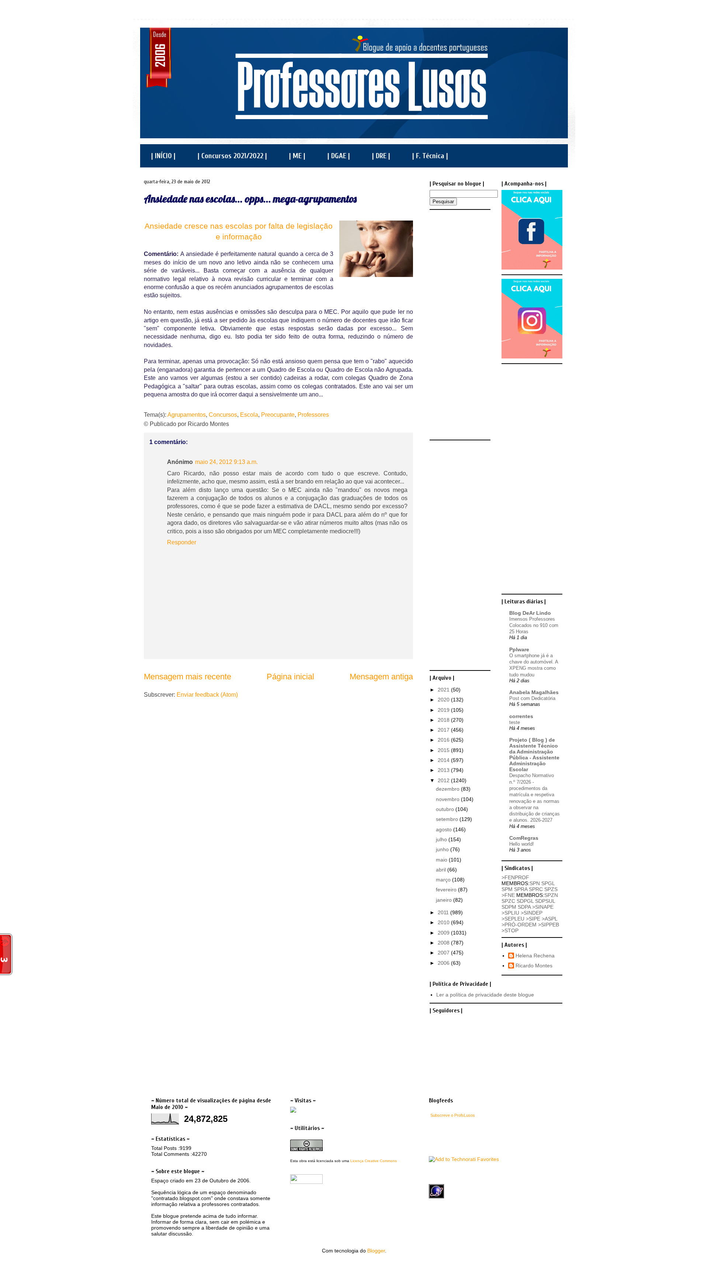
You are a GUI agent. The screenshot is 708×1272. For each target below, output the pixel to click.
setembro (447, 819)
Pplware (519, 649)
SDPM (509, 907)
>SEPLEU (513, 919)
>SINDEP (531, 913)
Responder (181, 542)
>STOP (510, 930)
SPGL (548, 883)
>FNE (508, 895)
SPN (535, 883)
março (444, 880)
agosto (444, 829)
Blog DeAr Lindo (530, 613)
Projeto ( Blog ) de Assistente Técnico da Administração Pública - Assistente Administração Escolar (534, 754)
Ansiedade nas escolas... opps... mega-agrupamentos (250, 198)
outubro (445, 809)
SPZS (551, 889)
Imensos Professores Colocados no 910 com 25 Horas (533, 625)
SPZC (508, 901)
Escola (249, 415)
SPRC (536, 889)
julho (442, 839)
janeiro (444, 900)
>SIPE (533, 919)
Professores (313, 415)
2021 (444, 690)
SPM (507, 889)
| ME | (297, 156)
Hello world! (521, 844)
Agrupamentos (186, 415)
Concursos (223, 415)
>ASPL (549, 919)
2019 (444, 710)
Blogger (376, 1251)
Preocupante (278, 415)
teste (514, 722)
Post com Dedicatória (532, 698)
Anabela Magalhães (534, 692)
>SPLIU (510, 913)
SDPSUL (545, 901)
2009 (444, 933)
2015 (444, 750)
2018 (444, 720)
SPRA (520, 889)
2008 (444, 943)
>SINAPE (542, 907)
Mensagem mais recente (187, 676)
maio (442, 860)
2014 (444, 760)
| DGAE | (338, 156)
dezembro (448, 789)
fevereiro (447, 890)
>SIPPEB (548, 925)
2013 (444, 770)
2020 (444, 700)
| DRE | (381, 156)
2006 (444, 963)
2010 (444, 922)
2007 (444, 953)
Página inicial (290, 676)
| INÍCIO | (163, 156)
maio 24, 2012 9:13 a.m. (226, 462)
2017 (444, 730)
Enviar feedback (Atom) (207, 695)
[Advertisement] (459, 324)
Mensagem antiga (381, 676)
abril (441, 870)
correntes (521, 716)
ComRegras (523, 838)
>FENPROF (515, 877)
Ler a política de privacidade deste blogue (485, 995)
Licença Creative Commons (373, 1161)
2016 (444, 740)
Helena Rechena (535, 956)
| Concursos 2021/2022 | (232, 156)
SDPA (524, 907)
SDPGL (525, 901)
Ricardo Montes (534, 965)
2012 (444, 780)
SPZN (551, 895)
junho (443, 849)
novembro (448, 799)
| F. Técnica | (430, 156)
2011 (444, 912)
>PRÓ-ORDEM (519, 925)
